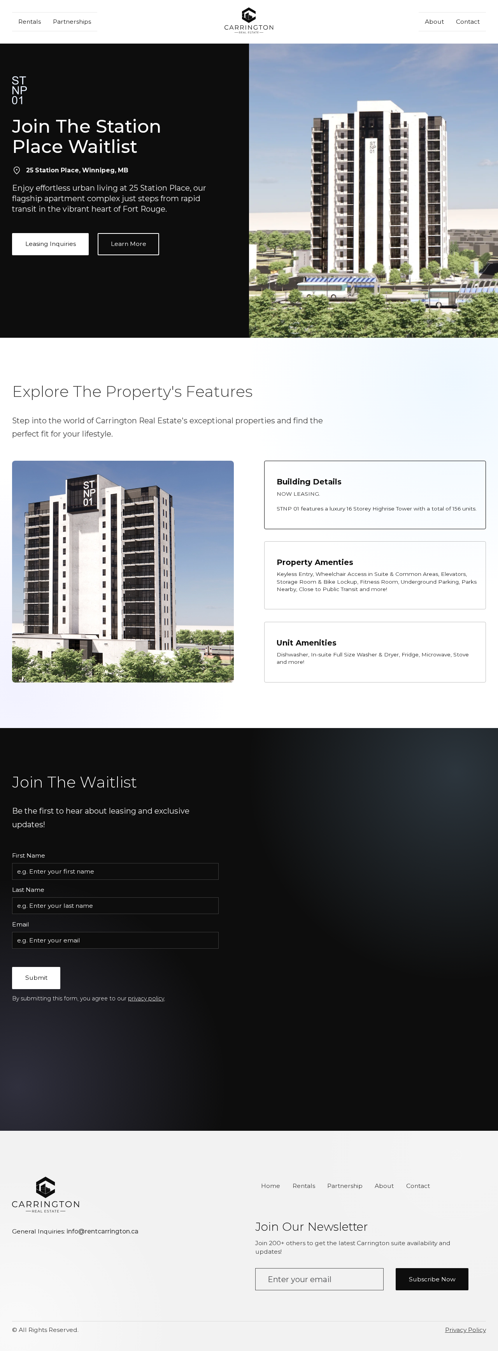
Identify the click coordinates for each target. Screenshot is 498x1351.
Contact (468, 21)
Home (270, 1186)
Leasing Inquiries (50, 243)
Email (20, 924)
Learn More (128, 243)
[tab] (375, 495)
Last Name (28, 889)
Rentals (29, 21)
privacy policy (146, 998)
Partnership (345, 1186)
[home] (248, 21)
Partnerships (72, 21)
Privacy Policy (465, 1329)
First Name (28, 855)
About (434, 21)
